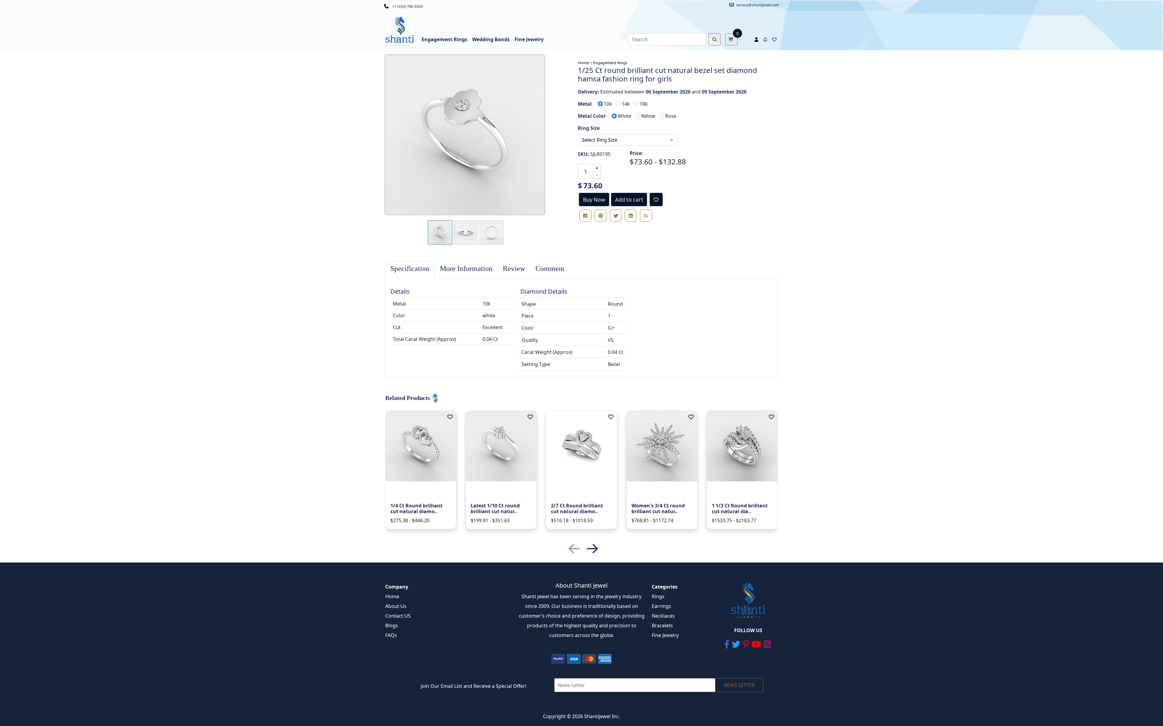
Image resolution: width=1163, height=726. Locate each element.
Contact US (398, 615)
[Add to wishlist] (656, 199)
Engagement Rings (610, 62)
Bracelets (662, 625)
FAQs (391, 635)
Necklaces (663, 615)
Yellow (648, 116)
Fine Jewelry (665, 635)
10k (608, 104)
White (624, 116)
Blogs (391, 625)
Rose (670, 116)
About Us (395, 606)
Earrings (661, 606)
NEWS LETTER (739, 685)
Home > (585, 62)
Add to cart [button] (629, 199)
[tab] (410, 270)
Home (392, 596)
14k (626, 104)
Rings (658, 596)
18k (644, 104)
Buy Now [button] (594, 199)
